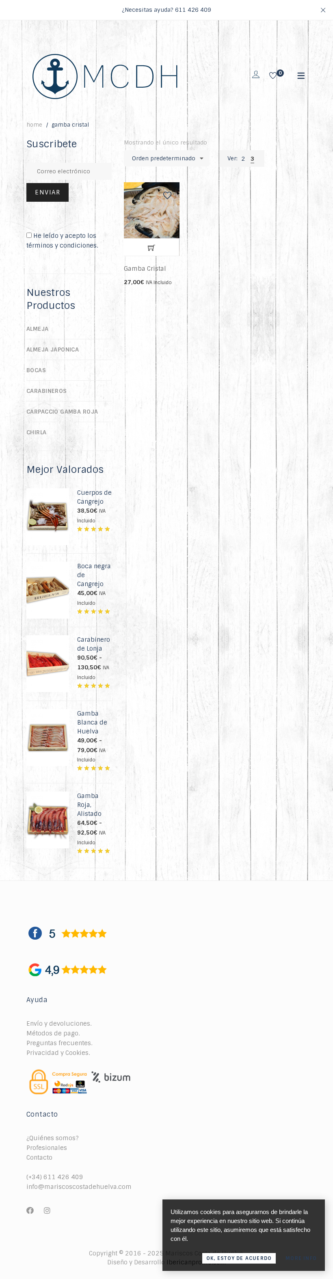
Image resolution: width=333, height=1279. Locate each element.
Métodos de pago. (53, 1033)
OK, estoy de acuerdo (239, 1258)
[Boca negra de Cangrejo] (47, 566)
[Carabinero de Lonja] (47, 640)
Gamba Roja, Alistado (89, 805)
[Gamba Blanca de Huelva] (47, 714)
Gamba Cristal (145, 269)
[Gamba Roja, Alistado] (47, 796)
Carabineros (46, 391)
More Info (301, 1258)
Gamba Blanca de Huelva (92, 722)
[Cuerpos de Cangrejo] (47, 493)
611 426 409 (193, 9)
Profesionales (46, 1148)
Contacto (39, 1158)
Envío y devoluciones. (58, 1024)
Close (323, 10)
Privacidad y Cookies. (58, 1053)
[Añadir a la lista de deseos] (167, 195)
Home (34, 124)
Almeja (37, 328)
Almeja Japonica (52, 349)
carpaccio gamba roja (62, 411)
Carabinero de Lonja (93, 644)
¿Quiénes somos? (52, 1138)
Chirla (36, 432)
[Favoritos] (273, 76)
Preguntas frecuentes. (59, 1043)
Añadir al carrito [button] (151, 248)
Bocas (36, 370)
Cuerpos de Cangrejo (94, 497)
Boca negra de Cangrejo (94, 575)
